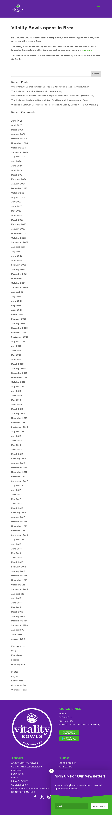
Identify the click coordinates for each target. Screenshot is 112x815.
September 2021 (19, 287)
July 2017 (16, 490)
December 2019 (19, 373)
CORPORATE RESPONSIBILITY (26, 767)
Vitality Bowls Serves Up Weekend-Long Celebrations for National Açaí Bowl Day (52, 96)
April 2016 (16, 557)
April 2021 (16, 310)
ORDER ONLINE (67, 763)
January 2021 (18, 323)
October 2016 (18, 530)
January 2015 (18, 616)
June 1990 (16, 634)
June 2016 (16, 549)
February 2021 (18, 319)
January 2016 (18, 571)
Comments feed (19, 685)
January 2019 (18, 413)
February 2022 (18, 265)
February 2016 (18, 567)
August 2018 (17, 431)
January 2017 (18, 517)
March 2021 (17, 314)
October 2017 (18, 476)
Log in (14, 676)
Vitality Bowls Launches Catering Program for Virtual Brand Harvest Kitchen (50, 87)
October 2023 (18, 193)
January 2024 (18, 184)
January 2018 (18, 463)
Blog (13, 651)
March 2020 (17, 364)
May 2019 (16, 400)
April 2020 (16, 359)
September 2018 (19, 427)
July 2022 (16, 251)
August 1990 (17, 630)
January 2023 (18, 229)
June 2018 (16, 440)
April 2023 (16, 215)
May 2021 (16, 305)
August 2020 (18, 341)
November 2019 (19, 377)
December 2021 (19, 274)
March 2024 (17, 175)
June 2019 (16, 395)
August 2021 (17, 292)
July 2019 (16, 391)
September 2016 (19, 535)
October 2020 (18, 332)
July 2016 (16, 544)
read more (87, 50)
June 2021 (16, 301)
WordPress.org (19, 690)
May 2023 (16, 211)
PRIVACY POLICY (20, 781)
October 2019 (18, 382)
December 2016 (19, 522)
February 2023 (18, 224)
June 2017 (16, 494)
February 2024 (19, 179)
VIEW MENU (65, 717)
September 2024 (19, 152)
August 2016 (17, 540)
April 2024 (16, 170)
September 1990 (19, 625)
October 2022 (18, 238)
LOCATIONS (17, 774)
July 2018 (16, 436)
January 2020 (18, 368)
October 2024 (18, 148)
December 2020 (19, 328)
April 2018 (16, 449)
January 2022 (18, 269)
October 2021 (18, 283)
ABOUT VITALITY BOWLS (24, 763)
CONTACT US (66, 721)
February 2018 (18, 458)
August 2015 (17, 594)
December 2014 (19, 621)
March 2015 (17, 612)
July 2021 (16, 296)
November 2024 (19, 143)
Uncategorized (18, 664)
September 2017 (19, 481)
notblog (15, 660)
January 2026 (18, 134)
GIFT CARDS (65, 767)
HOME (62, 714)
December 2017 (19, 467)
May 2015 (16, 607)
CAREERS (16, 771)
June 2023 (16, 206)
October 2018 (18, 422)
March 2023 (17, 220)
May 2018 (16, 445)
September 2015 (19, 589)
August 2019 (17, 386)
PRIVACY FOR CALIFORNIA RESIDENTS (31, 789)
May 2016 (16, 553)
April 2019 (16, 404)
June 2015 (16, 603)
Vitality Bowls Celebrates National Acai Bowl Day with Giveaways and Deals (49, 100)
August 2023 (18, 197)
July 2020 (16, 346)
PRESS (14, 778)
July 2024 (16, 161)
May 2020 (16, 355)
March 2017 (17, 508)
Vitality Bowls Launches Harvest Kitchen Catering (36, 91)
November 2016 (19, 526)
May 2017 (16, 499)
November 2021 (19, 278)
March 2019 (17, 409)
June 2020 (16, 350)
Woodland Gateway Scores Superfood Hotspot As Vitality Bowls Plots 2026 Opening (54, 105)
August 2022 (18, 247)
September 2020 (19, 337)
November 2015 (19, 580)
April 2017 (16, 504)
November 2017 (19, 472)
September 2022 (19, 242)
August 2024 (18, 157)
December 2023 (19, 188)
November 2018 (19, 418)
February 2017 (18, 512)
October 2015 (18, 585)
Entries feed (17, 681)
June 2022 (16, 256)
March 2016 (17, 562)
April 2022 (16, 260)
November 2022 (19, 233)
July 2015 (16, 598)
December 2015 (19, 575)
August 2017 (17, 486)
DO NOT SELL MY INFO (23, 792)
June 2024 (16, 166)
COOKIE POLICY (19, 785)
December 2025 (19, 139)
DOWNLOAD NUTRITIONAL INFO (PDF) (79, 725)
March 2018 (17, 454)
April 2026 (16, 125)
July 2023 (16, 202)
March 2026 (17, 130)
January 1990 (18, 639)
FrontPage (16, 655)
